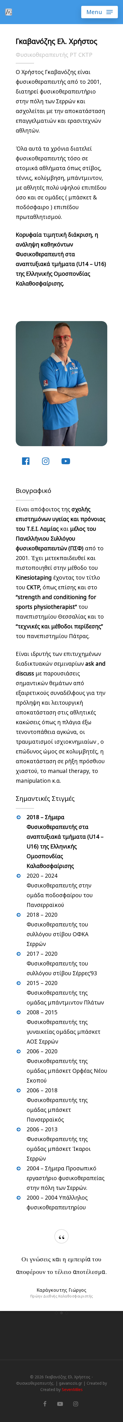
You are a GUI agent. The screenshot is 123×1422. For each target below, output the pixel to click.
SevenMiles (72, 1389)
